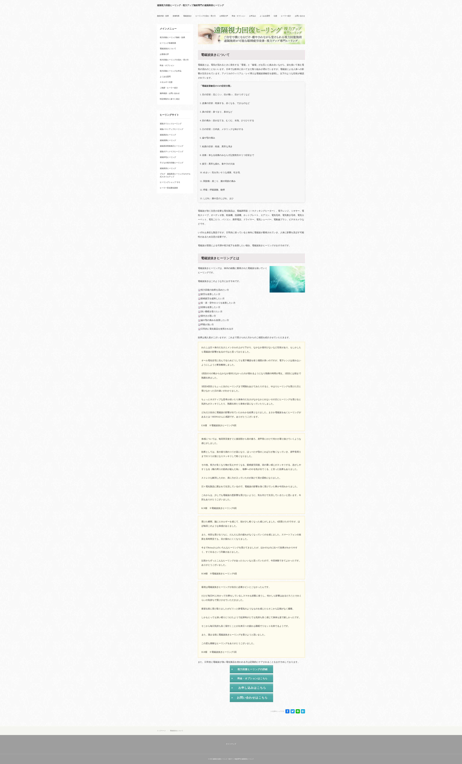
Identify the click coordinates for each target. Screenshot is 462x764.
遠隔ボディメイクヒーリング (171, 152)
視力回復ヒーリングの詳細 (252, 669)
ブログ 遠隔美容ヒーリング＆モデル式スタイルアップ (175, 175)
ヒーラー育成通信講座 (169, 188)
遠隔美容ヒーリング (168, 168)
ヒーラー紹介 (286, 16)
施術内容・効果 (163, 16)
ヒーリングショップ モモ (170, 182)
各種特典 (176, 16)
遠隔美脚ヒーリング (168, 140)
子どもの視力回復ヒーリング (171, 163)
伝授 (275, 16)
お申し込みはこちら (252, 687)
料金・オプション (238, 16)
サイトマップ (231, 744)
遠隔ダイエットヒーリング (170, 124)
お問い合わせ (300, 16)
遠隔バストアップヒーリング (171, 129)
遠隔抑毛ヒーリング (168, 157)
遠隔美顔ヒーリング (168, 135)
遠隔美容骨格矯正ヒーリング (171, 146)
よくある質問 (265, 16)
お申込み (252, 16)
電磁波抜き (187, 16)
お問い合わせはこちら (252, 697)
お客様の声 (224, 16)
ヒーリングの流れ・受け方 (206, 16)
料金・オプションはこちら (252, 678)
